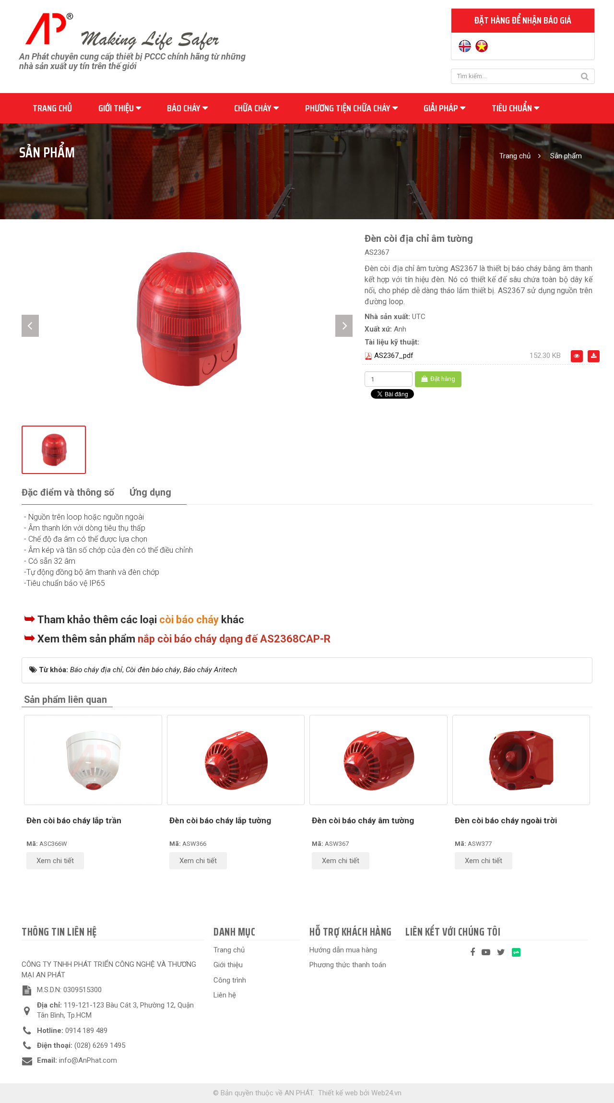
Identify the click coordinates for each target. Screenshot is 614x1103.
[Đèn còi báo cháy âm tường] (378, 760)
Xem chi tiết (55, 860)
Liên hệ (224, 995)
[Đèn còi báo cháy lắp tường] (236, 760)
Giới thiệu (117, 108)
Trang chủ (52, 108)
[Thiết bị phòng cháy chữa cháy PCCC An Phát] (121, 30)
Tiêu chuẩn (513, 108)
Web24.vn (386, 1093)
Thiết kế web (338, 1093)
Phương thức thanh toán (347, 965)
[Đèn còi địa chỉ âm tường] (187, 318)
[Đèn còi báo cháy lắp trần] (93, 760)
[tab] (68, 493)
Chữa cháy (253, 108)
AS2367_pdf (393, 355)
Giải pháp (442, 108)
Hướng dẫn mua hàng (343, 950)
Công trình (229, 980)
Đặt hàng (442, 378)
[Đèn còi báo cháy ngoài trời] (521, 760)
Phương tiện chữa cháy (348, 108)
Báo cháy (184, 108)
